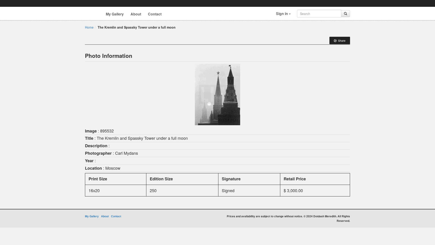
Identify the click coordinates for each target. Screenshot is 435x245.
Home (89, 27)
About (135, 14)
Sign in (282, 13)
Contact (155, 14)
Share (341, 40)
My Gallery (115, 14)
